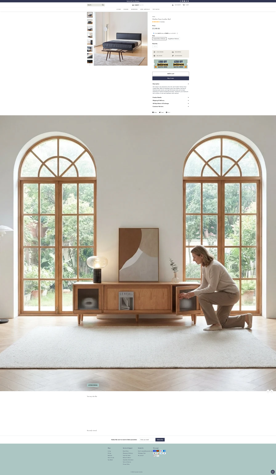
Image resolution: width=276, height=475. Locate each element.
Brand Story (126, 451)
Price (153, 26)
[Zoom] (120, 39)
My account (141, 455)
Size (153, 36)
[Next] (90, 64)
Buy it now (171, 78)
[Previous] (268, 391)
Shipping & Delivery (128, 453)
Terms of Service (127, 462)
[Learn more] (177, 33)
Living (119, 9)
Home (153, 16)
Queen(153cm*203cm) (159, 39)
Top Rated (156, 9)
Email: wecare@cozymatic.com (145, 451)
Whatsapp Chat (141, 453)
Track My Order (127, 455)
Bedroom (134, 9)
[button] (156, 22)
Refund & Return (127, 457)
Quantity (154, 43)
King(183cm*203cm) (173, 39)
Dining (126, 9)
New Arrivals (145, 9)
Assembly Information (128, 460)
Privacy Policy (126, 464)
